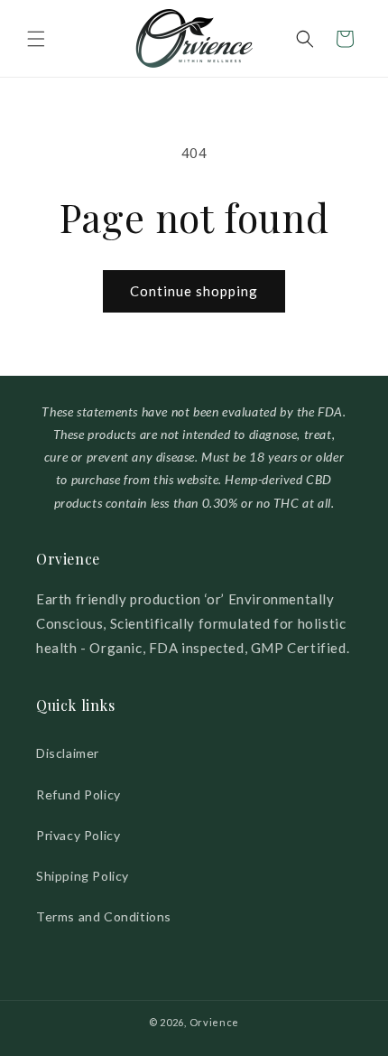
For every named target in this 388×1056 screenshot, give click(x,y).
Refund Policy (78, 794)
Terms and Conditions (103, 916)
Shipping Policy (82, 875)
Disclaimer (67, 753)
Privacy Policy (78, 835)
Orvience (214, 1022)
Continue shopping (194, 291)
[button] (36, 39)
